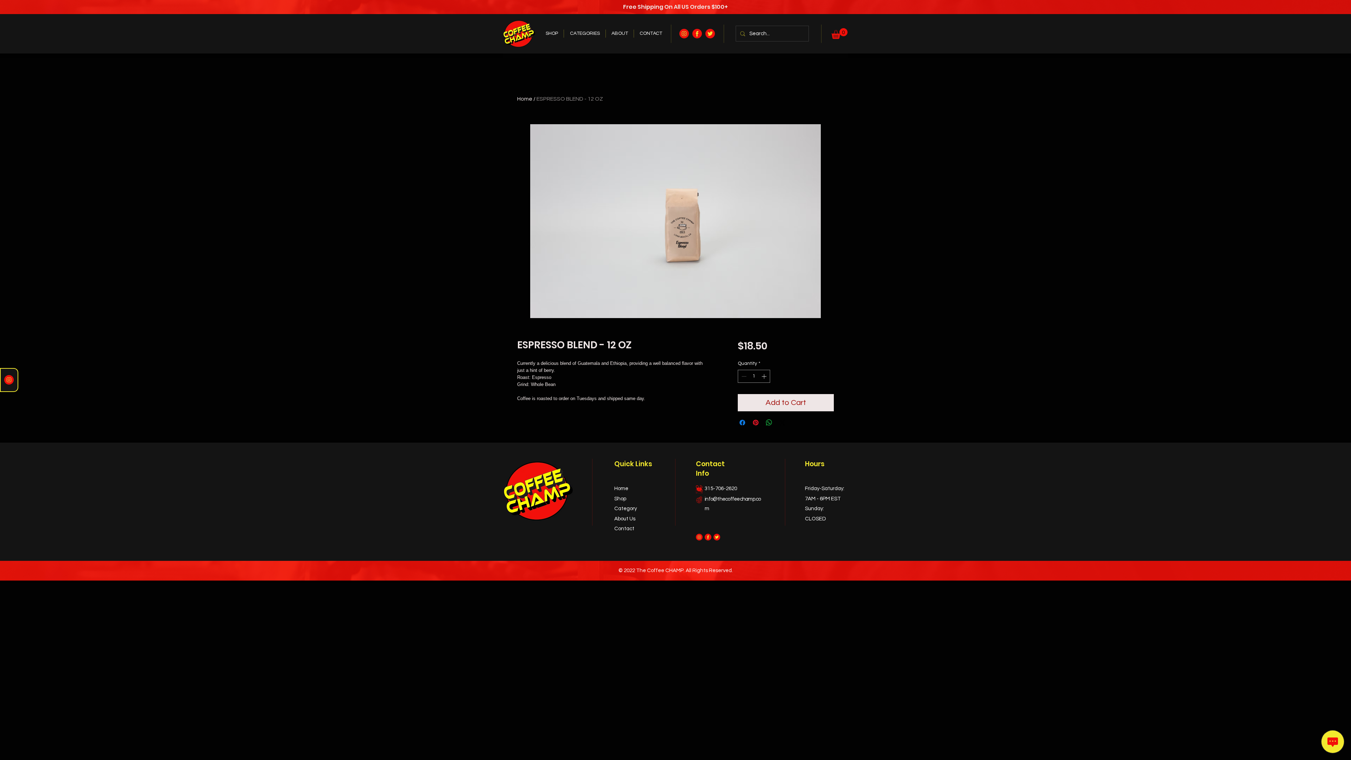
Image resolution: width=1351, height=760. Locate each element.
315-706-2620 (721, 488)
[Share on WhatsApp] (769, 422)
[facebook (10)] (697, 33)
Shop (620, 498)
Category (625, 508)
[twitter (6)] (710, 33)
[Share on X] (782, 422)
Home (524, 99)
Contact (624, 528)
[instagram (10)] (684, 33)
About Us (624, 518)
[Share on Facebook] (742, 422)
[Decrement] (743, 376)
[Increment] (764, 376)
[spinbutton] (754, 376)
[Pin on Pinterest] (755, 422)
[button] (839, 33)
